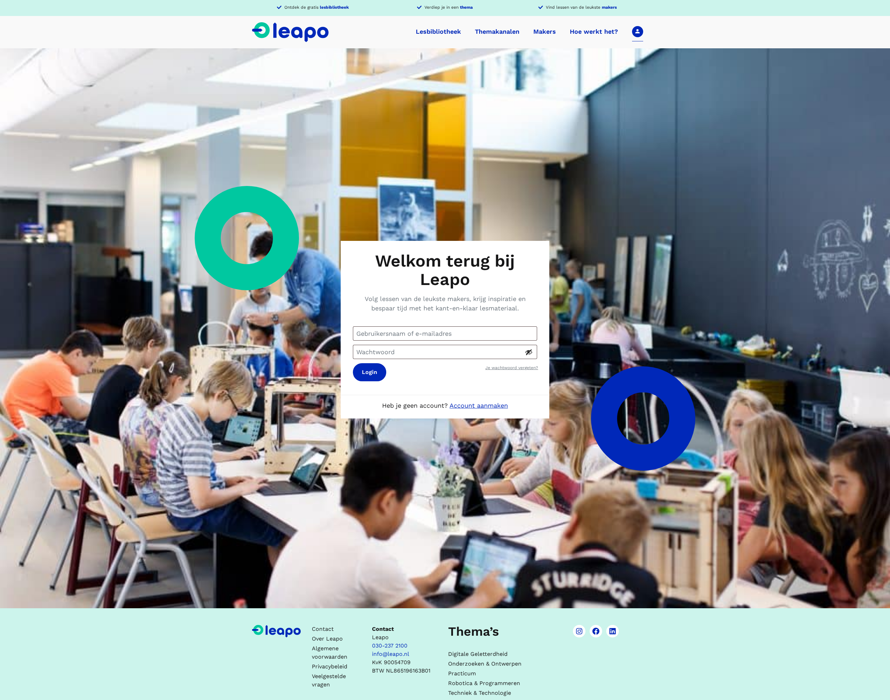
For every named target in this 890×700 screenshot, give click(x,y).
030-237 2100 (389, 645)
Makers (544, 31)
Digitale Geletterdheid (478, 654)
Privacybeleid (329, 666)
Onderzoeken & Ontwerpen (484, 663)
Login (369, 372)
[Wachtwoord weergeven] (529, 352)
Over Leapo (327, 638)
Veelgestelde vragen (329, 680)
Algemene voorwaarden (329, 652)
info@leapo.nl (390, 654)
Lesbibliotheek (438, 31)
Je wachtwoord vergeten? (511, 367)
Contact (323, 629)
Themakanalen (497, 31)
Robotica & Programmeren (484, 683)
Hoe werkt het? (594, 31)
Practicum (462, 673)
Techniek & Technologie (479, 693)
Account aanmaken (479, 405)
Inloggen (637, 31)
